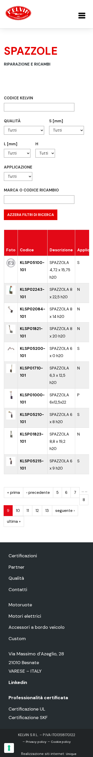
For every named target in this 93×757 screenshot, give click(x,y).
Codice (27, 250)
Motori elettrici (25, 616)
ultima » (14, 521)
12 (37, 510)
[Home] (18, 12)
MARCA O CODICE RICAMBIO (31, 190)
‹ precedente (38, 492)
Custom (17, 638)
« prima (13, 492)
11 (27, 510)
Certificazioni (23, 556)
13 (47, 510)
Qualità (16, 578)
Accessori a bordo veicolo (37, 627)
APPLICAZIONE (18, 167)
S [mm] (56, 121)
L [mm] (10, 144)
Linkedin (18, 682)
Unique (71, 754)
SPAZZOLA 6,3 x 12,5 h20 (59, 375)
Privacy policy (36, 742)
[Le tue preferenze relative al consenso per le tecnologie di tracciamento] (9, 748)
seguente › (65, 510)
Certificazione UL (27, 709)
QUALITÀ (12, 121)
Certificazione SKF (28, 717)
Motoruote (20, 605)
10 (18, 510)
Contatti (18, 589)
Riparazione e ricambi (27, 64)
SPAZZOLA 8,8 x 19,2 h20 (59, 441)
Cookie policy (61, 742)
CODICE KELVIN (18, 98)
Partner (17, 567)
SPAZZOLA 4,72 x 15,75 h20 (60, 270)
